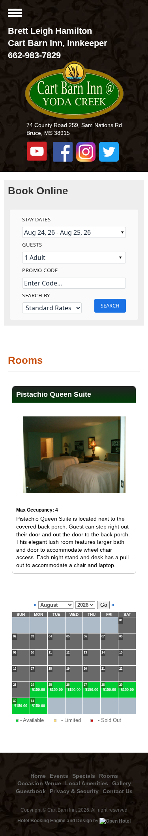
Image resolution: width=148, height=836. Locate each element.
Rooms (108, 776)
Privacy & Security (74, 791)
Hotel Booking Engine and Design (54, 820)
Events (59, 776)
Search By (36, 295)
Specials (83, 776)
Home (38, 776)
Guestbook (31, 791)
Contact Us (118, 791)
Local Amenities (86, 783)
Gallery (121, 783)
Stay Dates (36, 219)
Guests (32, 244)
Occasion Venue (39, 783)
